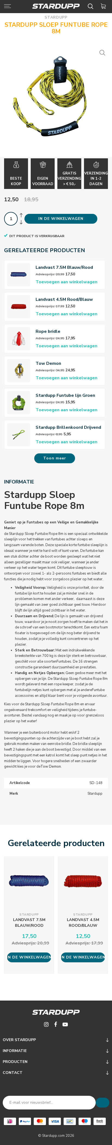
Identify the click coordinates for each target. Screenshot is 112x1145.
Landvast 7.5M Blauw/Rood (64, 267)
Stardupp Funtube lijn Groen (65, 395)
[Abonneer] (102, 1103)
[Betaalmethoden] (10, 1121)
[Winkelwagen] (104, 6)
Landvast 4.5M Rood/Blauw (64, 299)
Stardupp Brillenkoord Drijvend (68, 427)
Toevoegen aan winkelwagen (66, 282)
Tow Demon (48, 363)
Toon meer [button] (54, 458)
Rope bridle (48, 331)
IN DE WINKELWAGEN (60, 218)
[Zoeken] (91, 6)
